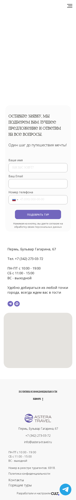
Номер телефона (20, 192)
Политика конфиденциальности (38, 392)
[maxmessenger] (17, 304)
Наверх (37, 399)
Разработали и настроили (34, 493)
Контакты (16, 480)
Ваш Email (15, 176)
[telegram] (10, 304)
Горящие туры (20, 485)
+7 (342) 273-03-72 (38, 436)
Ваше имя (15, 160)
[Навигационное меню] (69, 6)
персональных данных (48, 226)
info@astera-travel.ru (38, 442)
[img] (55, 493)
